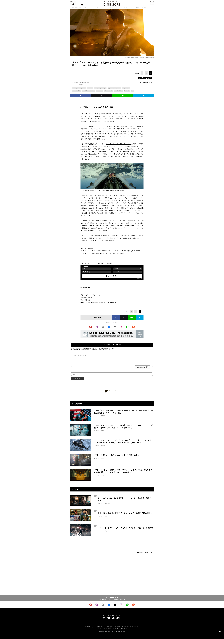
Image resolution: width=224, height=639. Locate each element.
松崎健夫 (103, 458)
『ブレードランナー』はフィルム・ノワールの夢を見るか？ (117, 455)
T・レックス (140, 198)
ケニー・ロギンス (126, 129)
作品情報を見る (145, 83)
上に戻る (220, 631)
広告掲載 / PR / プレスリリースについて (127, 627)
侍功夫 (102, 430)
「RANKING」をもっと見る (144, 552)
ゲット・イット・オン (126, 198)
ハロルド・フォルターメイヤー (124, 136)
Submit (77, 378)
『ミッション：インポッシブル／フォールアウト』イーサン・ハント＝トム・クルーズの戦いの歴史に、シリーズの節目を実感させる (122, 441)
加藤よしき (107, 503)
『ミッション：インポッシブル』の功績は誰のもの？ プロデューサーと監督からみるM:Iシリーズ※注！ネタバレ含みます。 (123, 426)
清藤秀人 (103, 416)
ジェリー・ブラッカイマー (114, 88)
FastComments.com (113, 391)
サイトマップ (125, 628)
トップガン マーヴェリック (94, 7)
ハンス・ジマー (118, 90)
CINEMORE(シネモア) (76, 7)
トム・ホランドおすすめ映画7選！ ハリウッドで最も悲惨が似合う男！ (124, 499)
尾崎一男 (103, 445)
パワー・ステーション (103, 200)
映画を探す (73, 3)
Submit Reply (141, 367)
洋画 (132, 90)
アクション (126, 90)
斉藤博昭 (81, 85)
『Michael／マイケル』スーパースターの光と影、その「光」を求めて (125, 528)
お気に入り (81, 3)
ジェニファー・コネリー (88, 90)
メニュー (152, 3)
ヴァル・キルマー (109, 90)
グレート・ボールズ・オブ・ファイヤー (118, 144)
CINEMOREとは (89, 627)
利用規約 (73, 348)
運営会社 (115, 628)
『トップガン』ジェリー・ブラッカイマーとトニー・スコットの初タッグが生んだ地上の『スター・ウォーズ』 (123, 411)
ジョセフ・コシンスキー (100, 88)
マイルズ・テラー (77, 90)
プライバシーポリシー (104, 628)
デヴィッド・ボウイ (96, 198)
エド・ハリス (99, 90)
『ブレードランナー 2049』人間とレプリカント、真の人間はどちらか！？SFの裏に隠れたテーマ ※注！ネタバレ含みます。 (123, 471)
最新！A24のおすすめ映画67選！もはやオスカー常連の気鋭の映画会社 (126, 513)
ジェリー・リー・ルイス (124, 146)
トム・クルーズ (126, 88)
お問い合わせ (101, 627)
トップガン (90, 88)
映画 (85, 7)
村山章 (102, 475)
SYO (106, 516)
